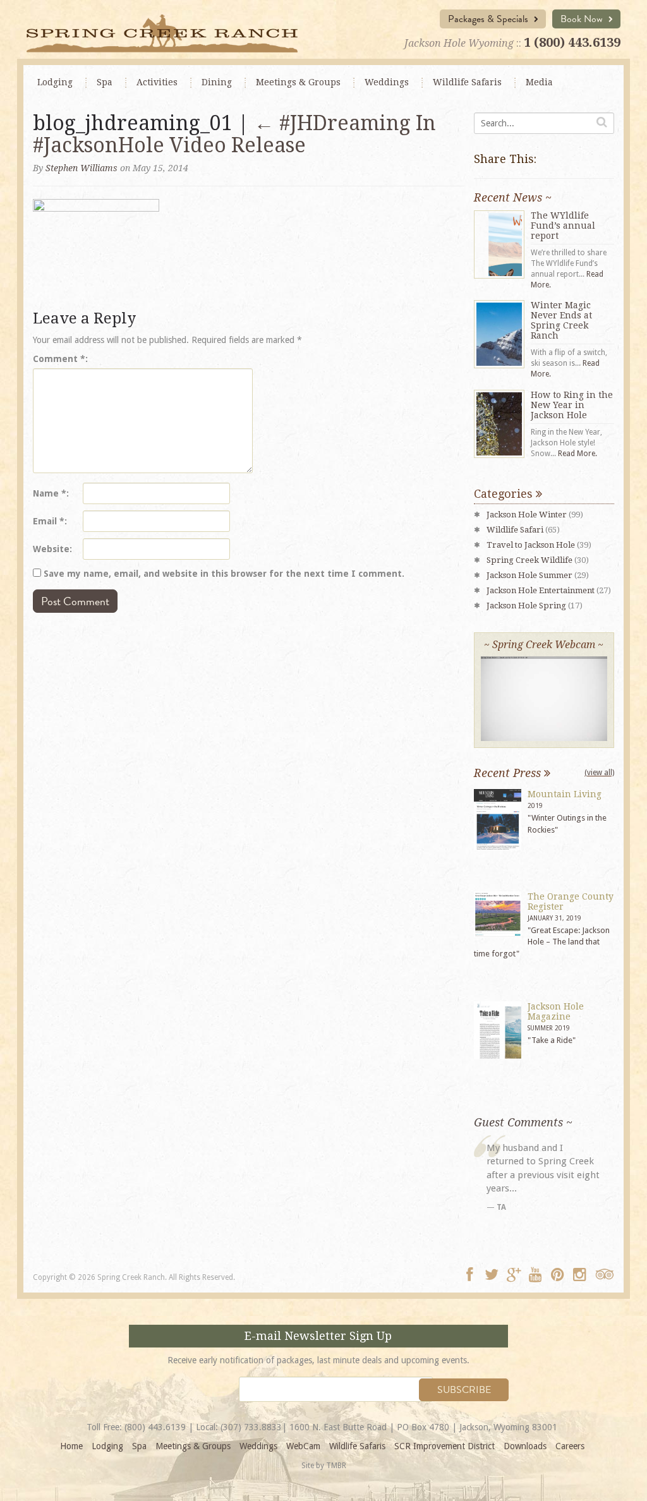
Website (51, 549)
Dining (217, 82)
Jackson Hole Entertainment (541, 590)
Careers (569, 1446)
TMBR (336, 1465)
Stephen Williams (81, 168)
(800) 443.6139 (155, 1427)
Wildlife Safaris (467, 82)
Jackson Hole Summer (529, 575)
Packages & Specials (489, 19)
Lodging (55, 82)
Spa (104, 82)
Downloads (525, 1446)
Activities (157, 82)
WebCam (303, 1446)
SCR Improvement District (444, 1446)
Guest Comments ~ (523, 1122)
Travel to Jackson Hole (531, 545)
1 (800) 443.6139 (572, 42)
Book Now (582, 19)
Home (71, 1446)
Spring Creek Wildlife (529, 560)
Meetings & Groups (193, 1446)
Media (539, 82)
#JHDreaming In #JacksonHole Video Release (234, 134)
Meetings (298, 82)
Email (48, 521)
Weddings (387, 82)
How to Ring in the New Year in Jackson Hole (572, 405)
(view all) (599, 772)
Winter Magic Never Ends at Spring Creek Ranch (561, 320)
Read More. (577, 453)
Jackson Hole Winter (527, 514)
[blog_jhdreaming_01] (96, 251)
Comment (59, 359)
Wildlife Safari (515, 529)
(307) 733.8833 (251, 1427)
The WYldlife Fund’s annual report (563, 225)
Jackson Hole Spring (526, 605)
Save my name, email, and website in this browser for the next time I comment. (224, 574)
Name (49, 493)
